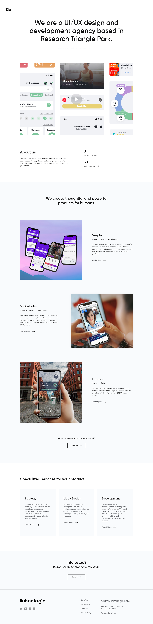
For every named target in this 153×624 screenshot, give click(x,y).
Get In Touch (76, 577)
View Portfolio (76, 445)
